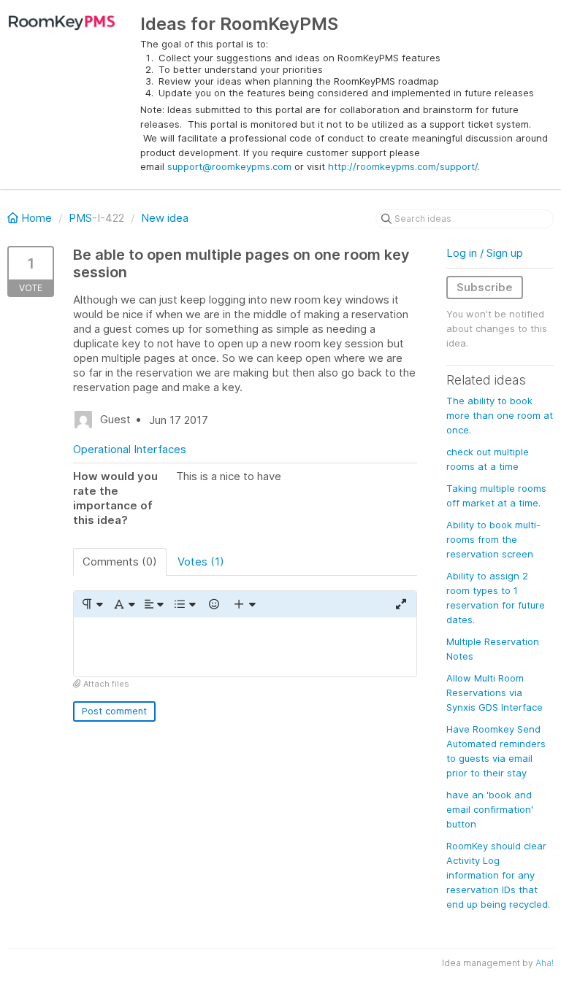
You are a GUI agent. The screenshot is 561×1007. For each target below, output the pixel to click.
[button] (92, 604)
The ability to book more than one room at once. (499, 415)
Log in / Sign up (484, 253)
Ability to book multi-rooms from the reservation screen (493, 539)
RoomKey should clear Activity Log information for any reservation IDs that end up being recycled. (498, 875)
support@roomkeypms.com (229, 166)
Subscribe (485, 287)
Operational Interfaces (129, 449)
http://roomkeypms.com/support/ (403, 166)
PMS (80, 218)
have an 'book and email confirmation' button (489, 809)
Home (36, 218)
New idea (164, 218)
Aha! (544, 962)
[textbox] (245, 647)
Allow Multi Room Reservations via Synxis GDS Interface (494, 692)
